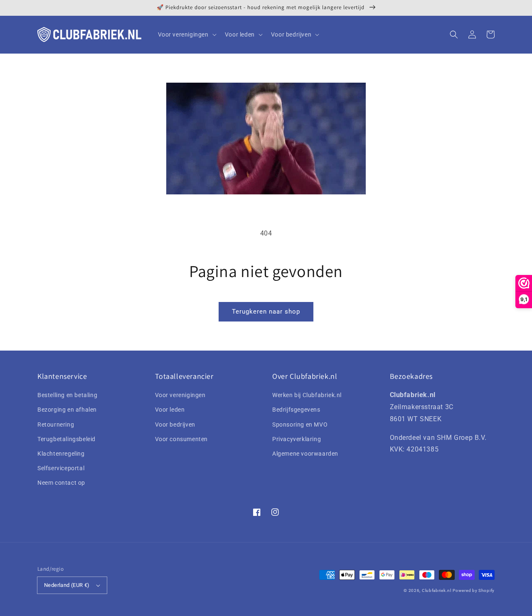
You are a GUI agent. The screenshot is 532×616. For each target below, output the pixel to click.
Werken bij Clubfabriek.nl (307, 395)
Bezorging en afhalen (67, 409)
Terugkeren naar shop (266, 311)
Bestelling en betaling (67, 395)
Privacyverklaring (296, 439)
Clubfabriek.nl (436, 590)
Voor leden (170, 409)
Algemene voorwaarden (305, 453)
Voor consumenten (181, 439)
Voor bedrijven (175, 424)
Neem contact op (61, 482)
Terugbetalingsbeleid (66, 439)
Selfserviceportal (60, 468)
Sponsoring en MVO (300, 424)
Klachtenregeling (61, 453)
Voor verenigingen (180, 395)
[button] (454, 34)
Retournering (55, 424)
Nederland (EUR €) (67, 585)
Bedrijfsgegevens (296, 409)
